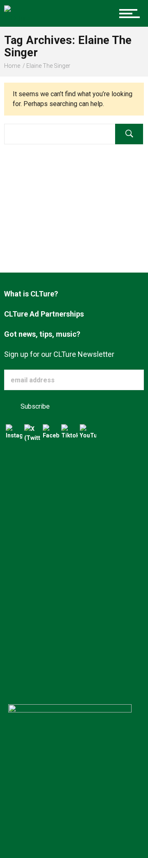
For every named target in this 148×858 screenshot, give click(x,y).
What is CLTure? (31, 293)
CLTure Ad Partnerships (44, 314)
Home (12, 65)
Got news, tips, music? (42, 334)
